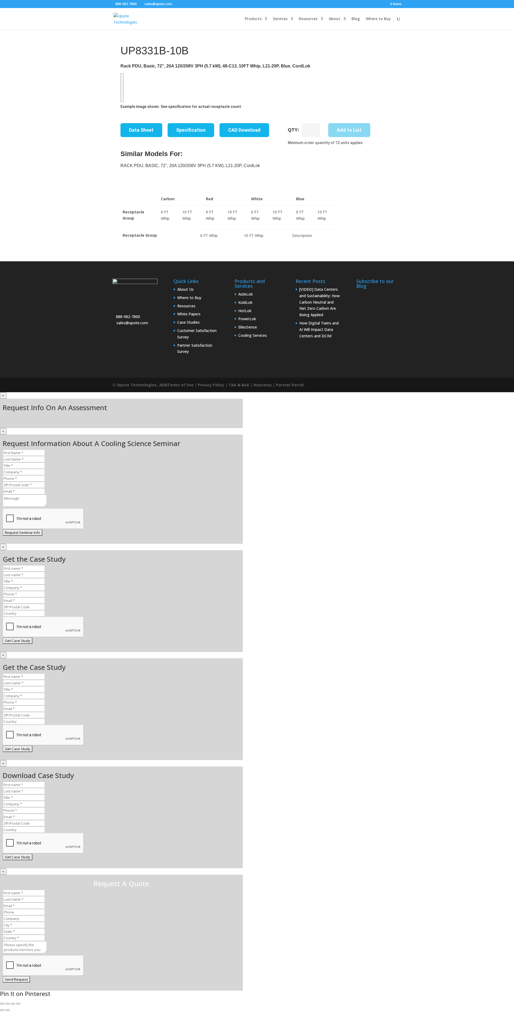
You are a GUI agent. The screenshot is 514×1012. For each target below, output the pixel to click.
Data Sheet (141, 130)
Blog (356, 19)
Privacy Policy (211, 384)
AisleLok (245, 294)
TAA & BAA (238, 384)
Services (280, 19)
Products (253, 19)
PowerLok (247, 318)
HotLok (244, 310)
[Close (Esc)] (18, 1004)
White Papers (189, 313)
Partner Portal (290, 384)
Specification (191, 130)
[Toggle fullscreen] (7, 1004)
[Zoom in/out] (2, 1004)
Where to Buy (378, 19)
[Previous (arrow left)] (2, 1010)
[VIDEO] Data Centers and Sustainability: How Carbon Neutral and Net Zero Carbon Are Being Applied (319, 302)
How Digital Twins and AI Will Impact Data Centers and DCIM (319, 329)
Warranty (263, 384)
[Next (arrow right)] (7, 1010)
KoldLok (245, 302)
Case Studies (188, 322)
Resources (308, 19)
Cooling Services (252, 335)
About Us (185, 289)
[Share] (13, 1004)
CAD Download (244, 130)
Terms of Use (180, 384)
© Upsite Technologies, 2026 (139, 384)
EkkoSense (247, 327)
